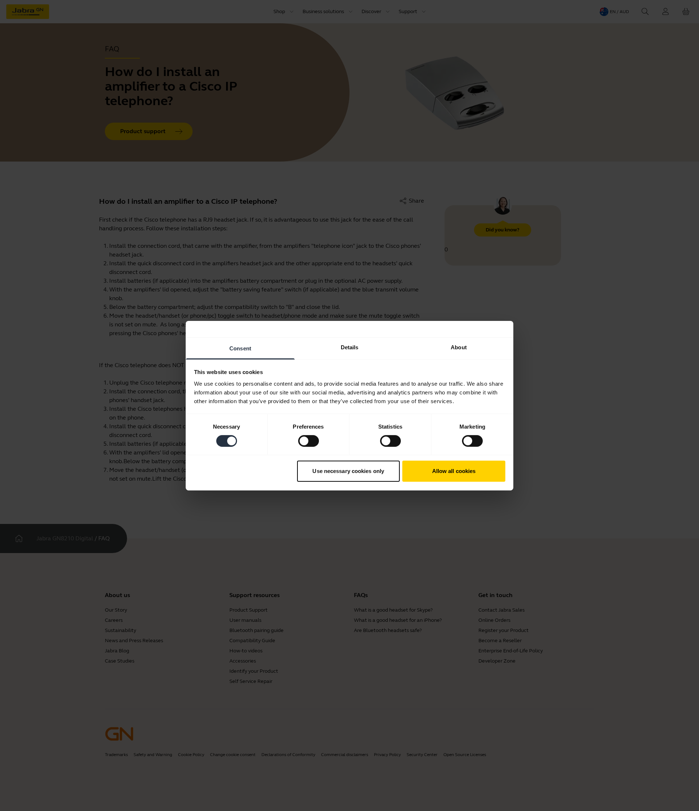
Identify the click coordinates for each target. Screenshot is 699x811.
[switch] (308, 441)
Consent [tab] (240, 348)
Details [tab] (350, 347)
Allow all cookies (454, 471)
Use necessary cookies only (348, 471)
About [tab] (459, 347)
